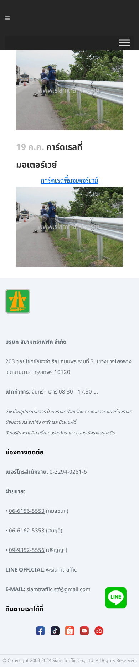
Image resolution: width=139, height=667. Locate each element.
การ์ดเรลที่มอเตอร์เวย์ (69, 180)
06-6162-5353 (27, 531)
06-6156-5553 (27, 511)
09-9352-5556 (27, 550)
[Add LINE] (116, 599)
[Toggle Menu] (124, 42)
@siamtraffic (61, 570)
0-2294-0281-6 (68, 472)
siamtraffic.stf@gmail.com (58, 589)
